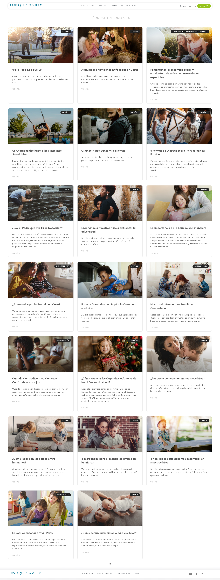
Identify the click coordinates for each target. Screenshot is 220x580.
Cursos (93, 6)
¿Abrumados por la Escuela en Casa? (36, 304)
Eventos (113, 6)
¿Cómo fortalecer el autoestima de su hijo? (178, 533)
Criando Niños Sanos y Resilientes (103, 151)
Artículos (103, 6)
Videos (84, 6)
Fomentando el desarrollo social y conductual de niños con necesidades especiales (174, 73)
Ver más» (16, 89)
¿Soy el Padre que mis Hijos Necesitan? (37, 228)
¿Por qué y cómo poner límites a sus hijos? (177, 378)
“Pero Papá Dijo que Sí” (27, 70)
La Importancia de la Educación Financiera (178, 228)
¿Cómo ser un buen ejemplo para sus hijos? (108, 533)
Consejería (125, 6)
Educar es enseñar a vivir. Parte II (33, 533)
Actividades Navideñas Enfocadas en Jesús (109, 70)
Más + (135, 6)
